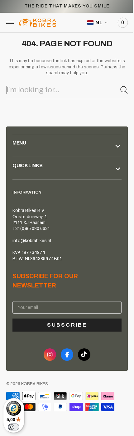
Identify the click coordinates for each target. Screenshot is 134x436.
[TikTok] (82, 354)
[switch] (13, 427)
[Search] (119, 90)
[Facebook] (65, 354)
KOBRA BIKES (34, 384)
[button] (10, 22)
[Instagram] (47, 354)
